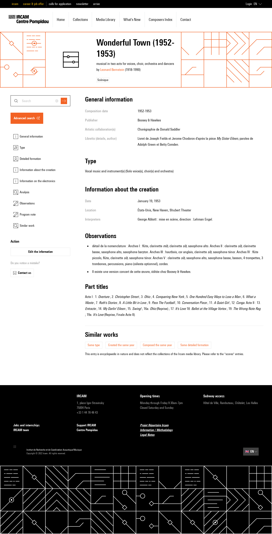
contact (185, 19)
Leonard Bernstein (112, 69)
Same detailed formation (194, 345)
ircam (15, 4)
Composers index (160, 19)
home (61, 19)
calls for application (60, 4)
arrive (96, 4)
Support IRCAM (86, 425)
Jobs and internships (26, 425)
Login (249, 4)
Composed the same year (157, 345)
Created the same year (121, 345)
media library (105, 19)
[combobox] (40, 100)
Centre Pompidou (87, 430)
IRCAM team (21, 430)
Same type (94, 345)
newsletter (82, 4)
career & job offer (33, 4)
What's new (132, 19)
